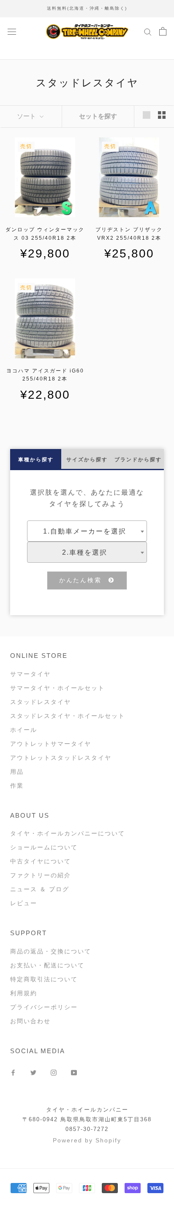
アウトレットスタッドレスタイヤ (60, 757)
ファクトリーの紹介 (40, 875)
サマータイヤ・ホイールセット (57, 688)
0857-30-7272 (87, 1129)
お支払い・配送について (47, 965)
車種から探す (36, 460)
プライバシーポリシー (44, 1007)
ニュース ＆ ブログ (39, 889)
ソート (27, 116)
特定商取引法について (44, 979)
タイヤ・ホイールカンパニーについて (67, 833)
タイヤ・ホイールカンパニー (87, 1109)
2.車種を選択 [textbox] (84, 552)
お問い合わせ (30, 1021)
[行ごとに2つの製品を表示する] (162, 115)
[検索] (148, 31)
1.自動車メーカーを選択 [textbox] (84, 531)
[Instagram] (54, 1072)
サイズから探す (87, 460)
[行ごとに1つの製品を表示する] (146, 115)
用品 (17, 771)
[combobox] (87, 531)
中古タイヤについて (40, 861)
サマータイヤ (30, 674)
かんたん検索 (84, 580)
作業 (17, 785)
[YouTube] (74, 1072)
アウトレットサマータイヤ (50, 743)
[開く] (12, 31)
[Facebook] (13, 1072)
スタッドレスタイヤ (40, 701)
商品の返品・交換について (50, 951)
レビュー (23, 903)
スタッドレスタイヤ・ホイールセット (67, 715)
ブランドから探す (138, 460)
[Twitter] (33, 1072)
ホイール (23, 729)
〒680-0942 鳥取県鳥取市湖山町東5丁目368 (87, 1119)
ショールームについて (44, 847)
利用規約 (23, 993)
